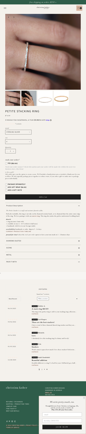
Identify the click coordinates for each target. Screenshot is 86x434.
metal (7, 128)
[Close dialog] (84, 398)
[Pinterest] (9, 421)
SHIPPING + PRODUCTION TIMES (17, 404)
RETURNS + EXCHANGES (14, 402)
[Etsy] (15, 421)
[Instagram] (12, 421)
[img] (12, 306)
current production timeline (18, 231)
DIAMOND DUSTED (13, 241)
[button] (10, 124)
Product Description (14, 206)
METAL (9, 255)
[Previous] (8, 17)
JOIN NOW (62, 427)
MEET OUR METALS (12, 411)
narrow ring (36, 216)
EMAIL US (48, 392)
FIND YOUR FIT (11, 409)
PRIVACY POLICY (31, 425)
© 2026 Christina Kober (15, 425)
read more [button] (35, 314)
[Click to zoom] (77, 17)
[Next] (13, 17)
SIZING (9, 248)
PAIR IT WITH (11, 262)
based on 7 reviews (43, 294)
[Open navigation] (5, 8)
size (6, 138)
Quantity (8, 147)
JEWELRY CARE (11, 406)
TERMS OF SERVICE (12, 428)
